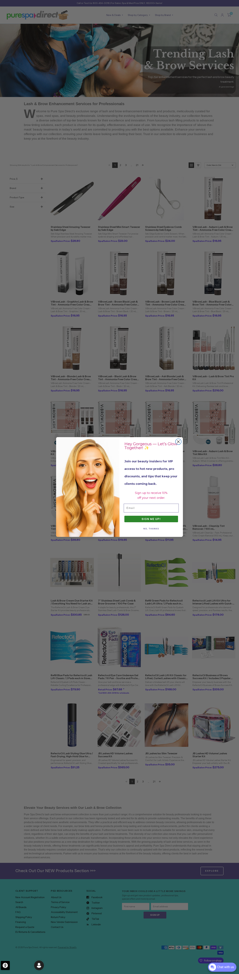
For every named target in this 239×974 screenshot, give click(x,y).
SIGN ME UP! (151, 519)
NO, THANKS (151, 528)
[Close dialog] (178, 442)
